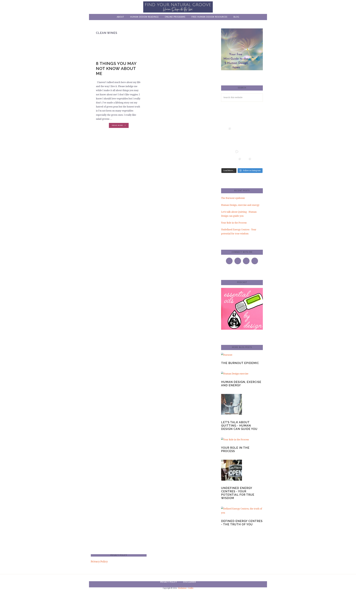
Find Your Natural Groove (178, 7)
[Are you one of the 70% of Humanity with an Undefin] (257, 131)
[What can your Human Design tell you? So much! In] (237, 121)
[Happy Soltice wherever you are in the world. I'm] (237, 131)
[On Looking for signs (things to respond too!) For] (247, 141)
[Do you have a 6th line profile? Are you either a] (257, 161)
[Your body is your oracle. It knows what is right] (226, 151)
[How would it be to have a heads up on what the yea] (257, 141)
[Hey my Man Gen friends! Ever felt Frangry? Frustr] (226, 141)
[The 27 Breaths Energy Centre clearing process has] (237, 151)
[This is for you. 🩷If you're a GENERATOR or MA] (237, 141)
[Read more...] (120, 126)
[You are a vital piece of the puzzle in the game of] (226, 161)
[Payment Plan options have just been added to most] (247, 161)
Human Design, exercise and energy (240, 205)
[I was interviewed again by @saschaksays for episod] (247, 151)
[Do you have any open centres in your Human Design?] (257, 121)
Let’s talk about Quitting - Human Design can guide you (239, 426)
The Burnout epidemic (233, 198)
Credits (190, 588)
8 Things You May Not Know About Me (116, 68)
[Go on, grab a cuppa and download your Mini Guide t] (247, 131)
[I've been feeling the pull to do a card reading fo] (237, 161)
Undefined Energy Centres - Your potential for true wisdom (237, 493)
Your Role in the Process (234, 222)
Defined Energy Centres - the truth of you (242, 522)
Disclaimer (182, 588)
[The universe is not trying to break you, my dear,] (257, 151)
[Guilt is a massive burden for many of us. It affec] (226, 131)
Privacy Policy (99, 561)
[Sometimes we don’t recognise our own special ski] (226, 121)
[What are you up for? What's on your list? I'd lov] (247, 121)
